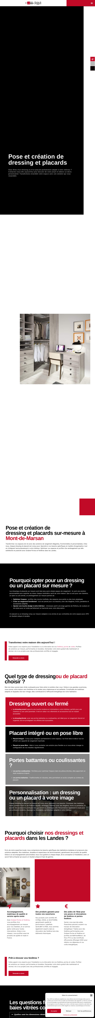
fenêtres (60, 647)
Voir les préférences (84, 1011)
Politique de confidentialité (70, 1014)
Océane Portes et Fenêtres (20, 920)
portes (66, 647)
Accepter (54, 1011)
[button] (91, 995)
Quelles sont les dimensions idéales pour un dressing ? (39, 1014)
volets (73, 647)
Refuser (68, 1011)
